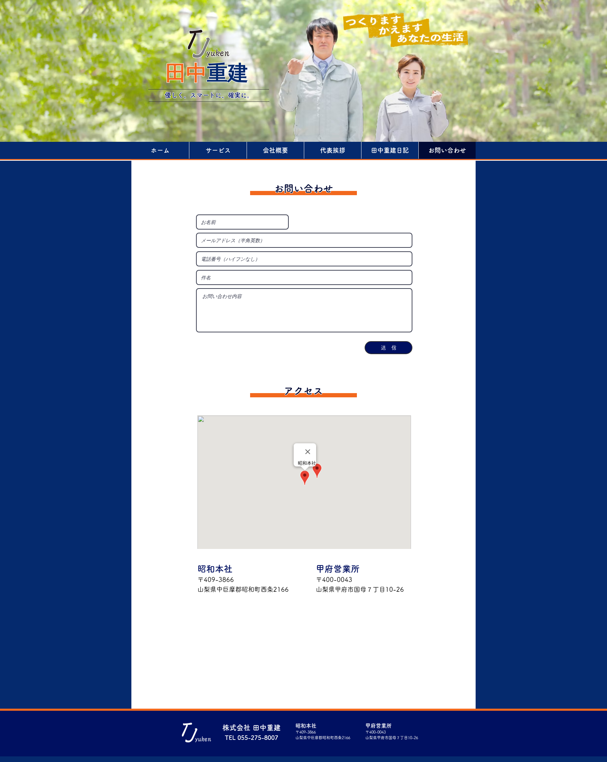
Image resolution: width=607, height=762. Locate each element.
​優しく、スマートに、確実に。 (209, 95)
